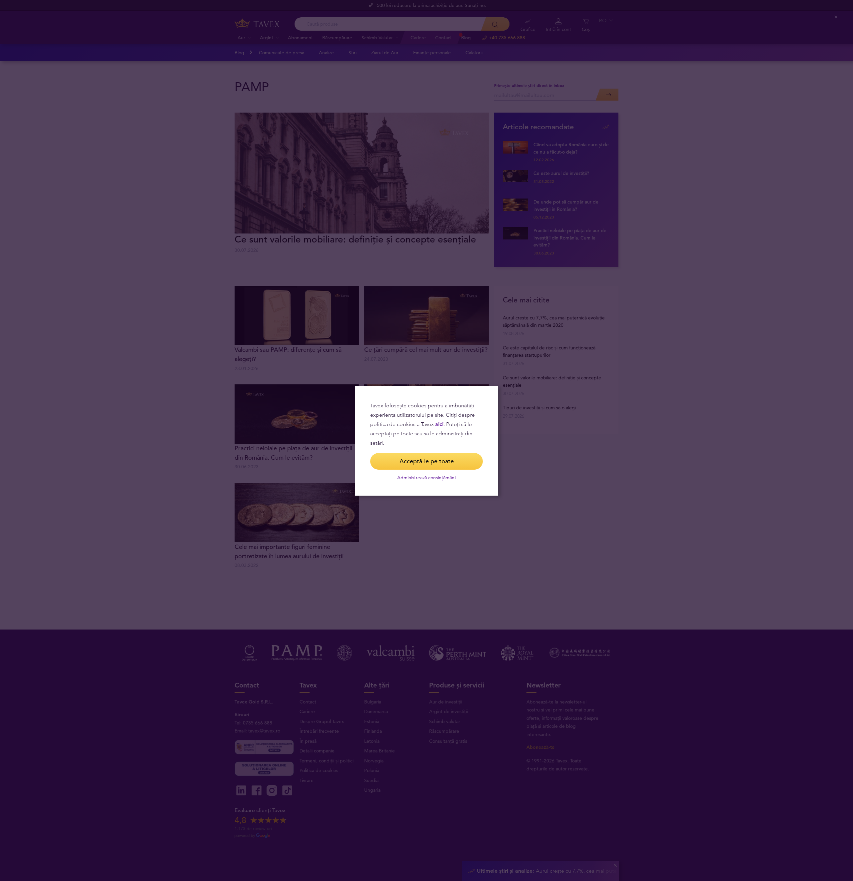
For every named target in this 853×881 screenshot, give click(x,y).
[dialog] (426, 441)
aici (439, 424)
